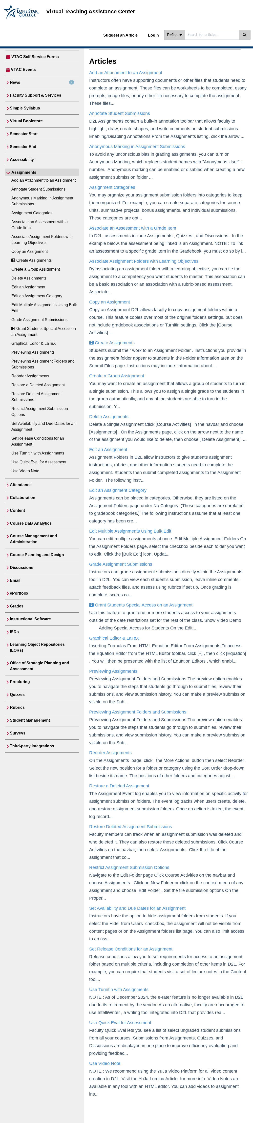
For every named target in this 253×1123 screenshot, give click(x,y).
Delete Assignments (28, 278)
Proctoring (20, 682)
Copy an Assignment (29, 251)
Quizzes (17, 694)
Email (15, 580)
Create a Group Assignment (35, 269)
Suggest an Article (120, 35)
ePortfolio (19, 593)
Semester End (23, 147)
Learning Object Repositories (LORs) (37, 647)
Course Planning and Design (37, 555)
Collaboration (22, 498)
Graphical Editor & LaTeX (33, 343)
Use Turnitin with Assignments (37, 453)
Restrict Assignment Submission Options (129, 867)
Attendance (21, 485)
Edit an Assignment (28, 287)
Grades (16, 606)
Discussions (21, 567)
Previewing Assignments (33, 352)
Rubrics (17, 707)
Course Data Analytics (31, 523)
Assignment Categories (31, 213)
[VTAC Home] (21, 6)
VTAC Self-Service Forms (35, 57)
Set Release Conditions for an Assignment (130, 949)
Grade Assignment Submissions (39, 320)
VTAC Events (23, 69)
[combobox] (212, 35)
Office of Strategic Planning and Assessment (39, 666)
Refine (172, 35)
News (41, 82)
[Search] (245, 35)
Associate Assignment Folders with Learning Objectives (143, 261)
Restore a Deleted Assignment (38, 385)
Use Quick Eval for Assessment (38, 462)
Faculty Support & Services (35, 95)
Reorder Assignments (30, 376)
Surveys (17, 733)
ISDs (14, 632)
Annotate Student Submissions (38, 189)
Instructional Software (30, 619)
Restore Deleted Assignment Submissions (130, 826)
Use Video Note (25, 471)
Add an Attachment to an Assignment (43, 180)
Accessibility (22, 159)
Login (153, 35)
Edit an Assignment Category (36, 296)
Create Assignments (33, 260)
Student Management (30, 720)
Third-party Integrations (32, 746)
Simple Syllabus (25, 108)
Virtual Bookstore (26, 121)
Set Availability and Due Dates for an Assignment (137, 908)
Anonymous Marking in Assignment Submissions (137, 146)
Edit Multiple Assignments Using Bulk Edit (130, 531)
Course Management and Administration (33, 539)
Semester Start (24, 134)
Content (17, 510)
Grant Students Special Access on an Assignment (143, 605)
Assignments (23, 172)
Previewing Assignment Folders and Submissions (137, 712)
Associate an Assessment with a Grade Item (132, 228)
